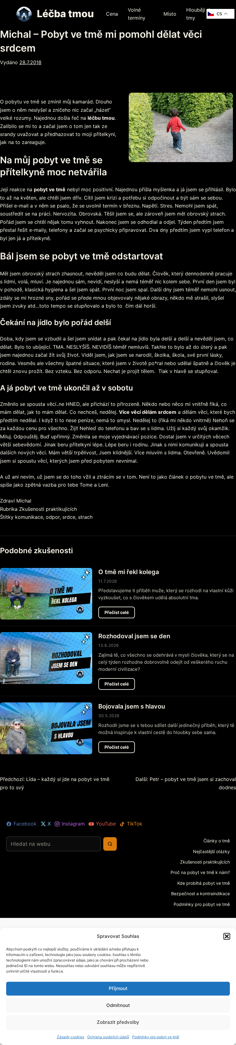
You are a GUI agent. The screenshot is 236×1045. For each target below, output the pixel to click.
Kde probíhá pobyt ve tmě (203, 883)
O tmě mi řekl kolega (128, 572)
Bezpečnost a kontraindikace (200, 893)
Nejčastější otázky (211, 851)
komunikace (29, 517)
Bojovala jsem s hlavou (131, 706)
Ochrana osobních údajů (108, 1037)
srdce (68, 517)
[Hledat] (110, 844)
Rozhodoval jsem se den (134, 636)
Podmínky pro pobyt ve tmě (155, 1037)
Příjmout (118, 988)
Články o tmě (216, 840)
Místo (169, 14)
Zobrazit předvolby (118, 1022)
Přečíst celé (119, 613)
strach (85, 517)
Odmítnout (118, 1005)
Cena (112, 14)
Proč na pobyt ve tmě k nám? (200, 872)
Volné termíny (136, 14)
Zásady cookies (70, 1037)
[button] (227, 936)
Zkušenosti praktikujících (48, 509)
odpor (53, 517)
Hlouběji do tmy (199, 14)
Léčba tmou (65, 14)
